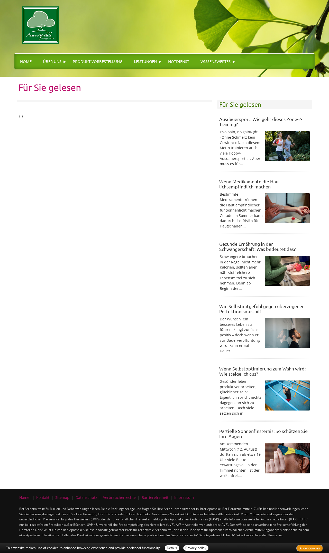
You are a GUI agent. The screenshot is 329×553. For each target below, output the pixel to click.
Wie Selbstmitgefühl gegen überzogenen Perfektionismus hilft (262, 308)
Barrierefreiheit (155, 497)
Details (172, 548)
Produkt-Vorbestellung (98, 61)
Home (26, 61)
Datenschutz (86, 497)
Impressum (184, 497)
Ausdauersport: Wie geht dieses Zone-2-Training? (260, 121)
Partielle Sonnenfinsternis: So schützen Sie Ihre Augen (263, 433)
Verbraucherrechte (119, 497)
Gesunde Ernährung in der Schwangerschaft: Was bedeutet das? (257, 246)
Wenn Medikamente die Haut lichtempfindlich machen (249, 184)
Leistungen (145, 61)
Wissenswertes (215, 61)
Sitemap (62, 497)
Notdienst (178, 61)
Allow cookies (309, 548)
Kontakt (42, 497)
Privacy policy (195, 548)
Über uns (52, 61)
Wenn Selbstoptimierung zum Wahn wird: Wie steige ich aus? (262, 371)
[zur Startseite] (36, 21)
